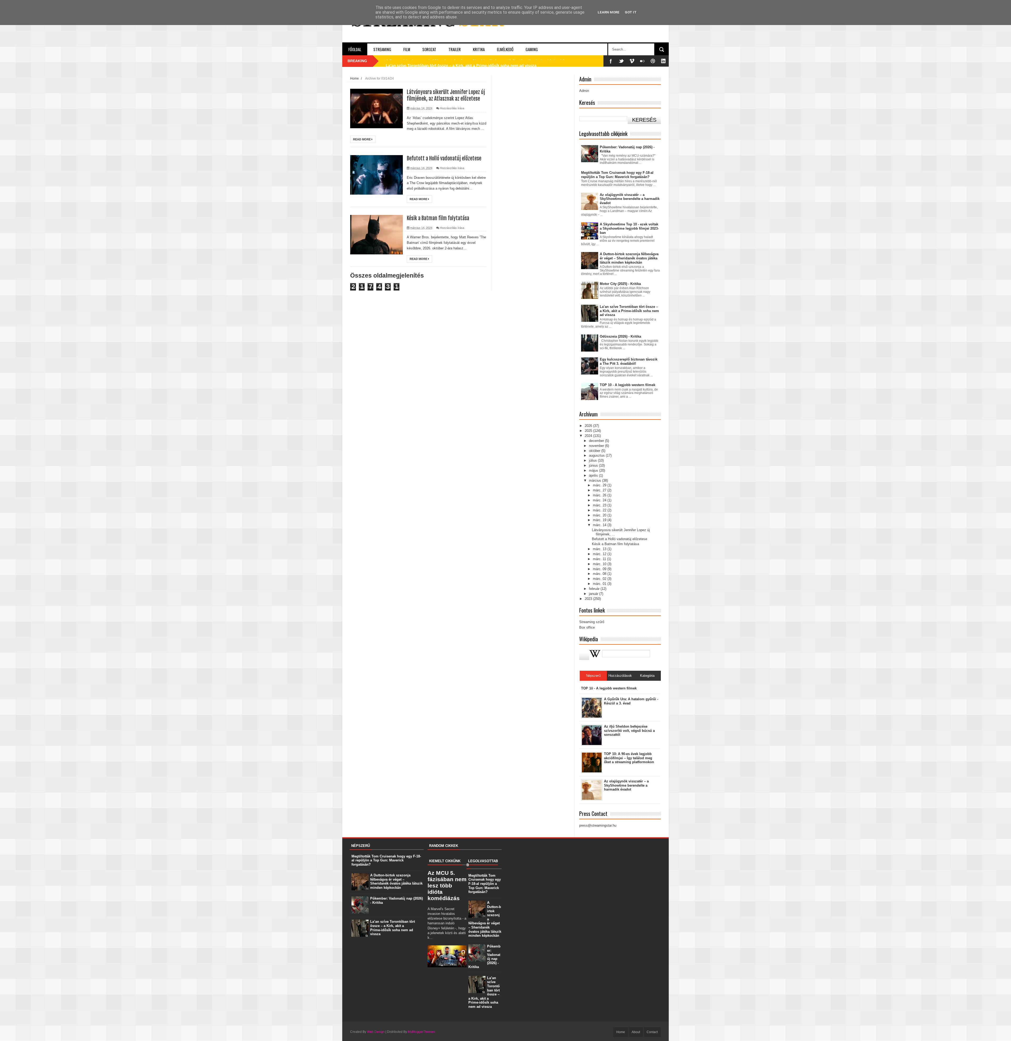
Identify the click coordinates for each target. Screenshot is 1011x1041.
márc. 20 (600, 515)
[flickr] (642, 61)
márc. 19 (600, 520)
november (597, 446)
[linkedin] (663, 61)
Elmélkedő (505, 49)
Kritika (479, 49)
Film (406, 49)
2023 (589, 599)
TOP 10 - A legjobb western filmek (627, 385)
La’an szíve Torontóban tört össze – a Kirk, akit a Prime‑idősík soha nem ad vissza (461, 61)
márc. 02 (600, 579)
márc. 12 (600, 554)
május (594, 470)
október (595, 451)
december (597, 441)
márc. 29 (600, 485)
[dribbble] (653, 61)
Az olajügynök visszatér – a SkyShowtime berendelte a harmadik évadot (630, 199)
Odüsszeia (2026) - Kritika (620, 336)
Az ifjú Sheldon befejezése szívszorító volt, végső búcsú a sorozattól (629, 730)
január (594, 594)
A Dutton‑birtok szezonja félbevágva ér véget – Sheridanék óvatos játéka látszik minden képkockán (629, 258)
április (594, 475)
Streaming (382, 49)
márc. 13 (600, 549)
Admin (584, 91)
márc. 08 (600, 574)
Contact (652, 1032)
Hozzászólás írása (452, 108)
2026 (589, 426)
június (594, 465)
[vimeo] (632, 61)
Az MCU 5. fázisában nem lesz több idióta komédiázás (447, 885)
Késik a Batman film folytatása (438, 218)
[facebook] (611, 61)
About (636, 1032)
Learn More (609, 12)
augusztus (597, 455)
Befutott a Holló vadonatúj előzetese (444, 158)
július (593, 460)
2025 (589, 431)
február (595, 589)
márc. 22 (600, 510)
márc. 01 (600, 584)
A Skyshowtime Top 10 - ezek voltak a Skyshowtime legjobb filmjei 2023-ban (629, 228)
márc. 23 (600, 505)
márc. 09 (600, 569)
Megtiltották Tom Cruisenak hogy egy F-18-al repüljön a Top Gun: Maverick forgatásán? (617, 175)
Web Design (376, 1032)
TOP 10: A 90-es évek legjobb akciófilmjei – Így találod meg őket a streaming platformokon (629, 758)
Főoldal (354, 49)
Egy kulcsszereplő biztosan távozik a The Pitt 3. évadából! (628, 361)
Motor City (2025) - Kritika (620, 284)
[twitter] (621, 61)
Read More (362, 139)
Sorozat (429, 49)
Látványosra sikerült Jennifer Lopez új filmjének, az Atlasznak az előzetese (446, 95)
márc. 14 (600, 525)
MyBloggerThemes (421, 1032)
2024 (589, 436)
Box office (587, 627)
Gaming (532, 49)
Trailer (454, 49)
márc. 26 (600, 495)
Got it (631, 12)
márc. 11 (600, 559)
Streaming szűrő (591, 622)
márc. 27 (600, 490)
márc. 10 (600, 564)
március (595, 480)
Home (354, 78)
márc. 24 (600, 500)
